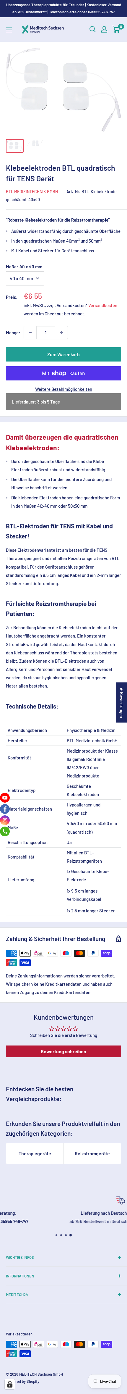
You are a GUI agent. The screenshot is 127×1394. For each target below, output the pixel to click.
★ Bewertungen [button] (121, 702)
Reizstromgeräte (92, 1153)
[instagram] (5, 820)
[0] (116, 29)
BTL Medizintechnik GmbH (32, 191)
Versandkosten (102, 305)
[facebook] (5, 809)
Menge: (13, 332)
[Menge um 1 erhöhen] (61, 332)
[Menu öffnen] (9, 30)
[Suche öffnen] (92, 29)
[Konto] (104, 29)
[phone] (5, 831)
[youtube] (5, 798)
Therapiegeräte (35, 1153)
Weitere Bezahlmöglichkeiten (63, 389)
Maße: (24, 266)
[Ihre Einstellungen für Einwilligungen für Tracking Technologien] (10, 1384)
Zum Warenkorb (63, 354)
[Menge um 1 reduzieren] (30, 332)
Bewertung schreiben (63, 1051)
